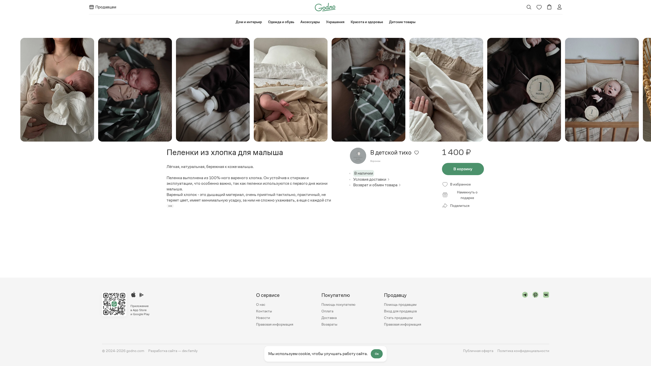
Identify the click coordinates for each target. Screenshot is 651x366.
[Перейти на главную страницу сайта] (325, 7)
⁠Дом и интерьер (249, 22)
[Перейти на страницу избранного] (539, 7)
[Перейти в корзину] (549, 7)
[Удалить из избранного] (416, 152)
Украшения (335, 22)
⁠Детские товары (402, 22)
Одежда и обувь (281, 22)
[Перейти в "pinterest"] (535, 310)
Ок (377, 354)
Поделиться (459, 206)
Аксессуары (310, 22)
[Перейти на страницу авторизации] (559, 7)
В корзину (462, 169)
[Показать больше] (170, 206)
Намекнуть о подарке (467, 195)
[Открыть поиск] (529, 7)
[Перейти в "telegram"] (525, 310)
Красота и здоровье (367, 22)
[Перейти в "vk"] (546, 310)
